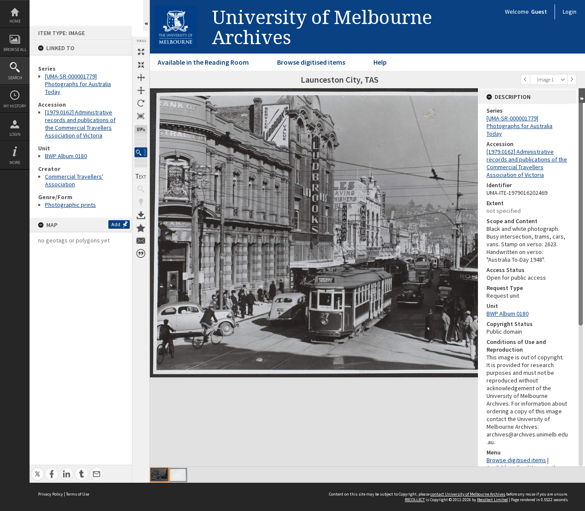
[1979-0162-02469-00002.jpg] (178, 475)
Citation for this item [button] (140, 253)
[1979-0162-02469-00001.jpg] (159, 474)
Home (15, 21)
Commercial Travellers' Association (74, 180)
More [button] (14, 162)
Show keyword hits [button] (140, 189)
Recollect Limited (492, 499)
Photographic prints (70, 205)
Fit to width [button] (140, 77)
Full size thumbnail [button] (140, 51)
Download (140, 215)
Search (15, 78)
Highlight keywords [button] (140, 202)
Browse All (15, 49)
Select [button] (562, 79)
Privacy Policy (50, 494)
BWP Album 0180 (66, 156)
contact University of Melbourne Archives (467, 494)
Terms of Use (77, 494)
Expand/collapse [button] (582, 95)
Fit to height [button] (140, 90)
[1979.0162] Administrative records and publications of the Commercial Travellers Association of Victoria (80, 123)
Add (115, 224)
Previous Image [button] (525, 79)
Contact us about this (140, 240)
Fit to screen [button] (140, 64)
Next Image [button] (571, 79)
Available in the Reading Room (203, 62)
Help (380, 62)
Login (15, 134)
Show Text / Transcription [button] (140, 176)
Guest (539, 11)
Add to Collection (140, 227)
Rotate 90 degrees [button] (140, 103)
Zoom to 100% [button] (140, 116)
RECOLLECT (415, 499)
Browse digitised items (311, 62)
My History (14, 106)
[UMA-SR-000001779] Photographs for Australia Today (78, 84)
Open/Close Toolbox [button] (146, 15)
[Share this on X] (37, 469)
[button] (140, 152)
